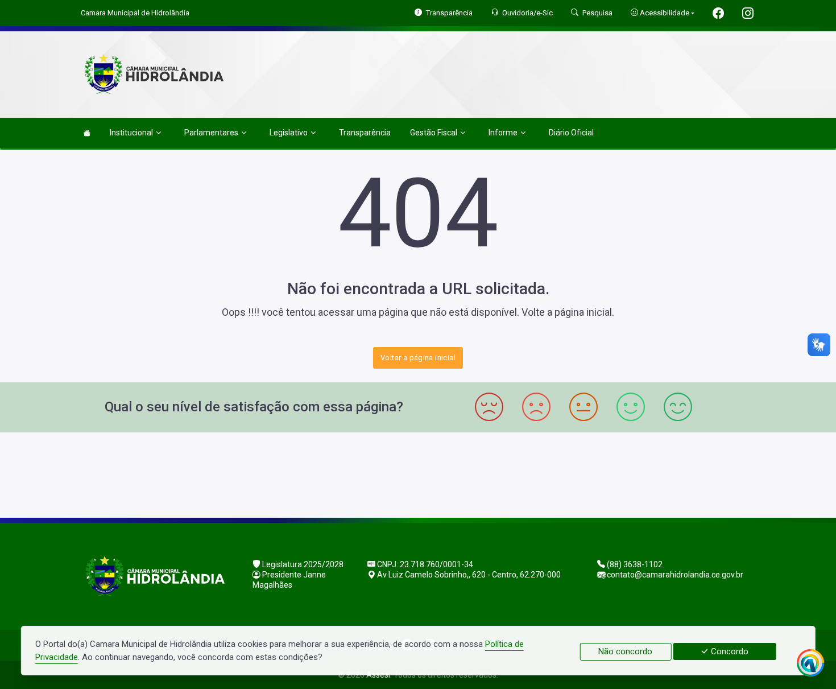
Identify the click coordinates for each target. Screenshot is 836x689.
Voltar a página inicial (418, 357)
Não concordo (625, 651)
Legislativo (289, 132)
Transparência (365, 132)
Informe (503, 132)
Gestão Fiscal (433, 132)
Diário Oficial (571, 132)
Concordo (728, 651)
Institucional (131, 132)
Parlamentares (211, 132)
